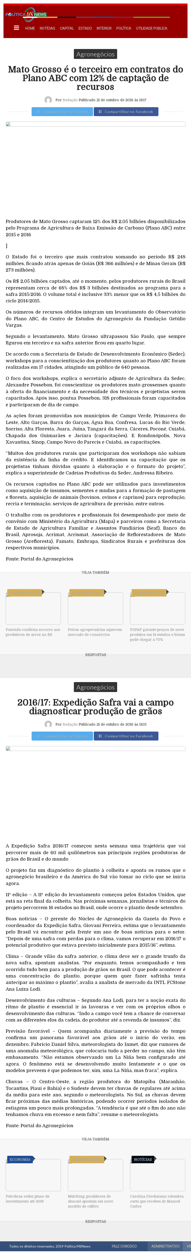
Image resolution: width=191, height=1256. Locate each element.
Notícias (47, 28)
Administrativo (165, 1246)
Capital (67, 28)
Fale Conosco (124, 1246)
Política (123, 28)
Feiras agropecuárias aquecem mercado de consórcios (95, 632)
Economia (20, 1160)
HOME (30, 28)
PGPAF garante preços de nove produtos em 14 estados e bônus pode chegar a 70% (157, 635)
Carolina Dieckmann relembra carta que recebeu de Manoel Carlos (157, 1201)
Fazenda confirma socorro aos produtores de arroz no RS (33, 632)
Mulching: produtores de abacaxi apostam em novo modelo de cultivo (90, 1201)
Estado (85, 28)
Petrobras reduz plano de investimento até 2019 (27, 1198)
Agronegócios (95, 54)
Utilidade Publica (151, 28)
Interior (104, 28)
